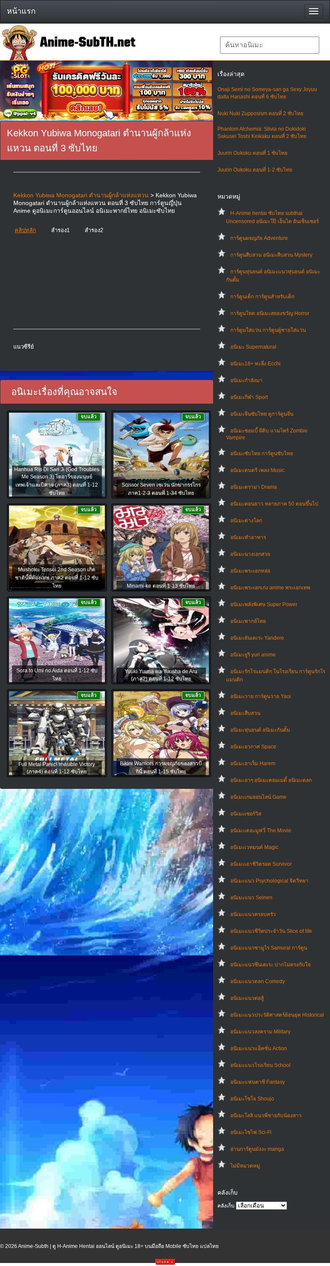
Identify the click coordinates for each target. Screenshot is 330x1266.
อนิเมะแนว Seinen (251, 898)
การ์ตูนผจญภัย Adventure (259, 238)
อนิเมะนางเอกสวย (250, 554)
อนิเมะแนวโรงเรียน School (260, 1065)
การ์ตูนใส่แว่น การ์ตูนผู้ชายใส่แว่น (268, 330)
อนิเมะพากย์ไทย (248, 621)
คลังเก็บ (226, 1206)
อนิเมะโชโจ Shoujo (252, 1099)
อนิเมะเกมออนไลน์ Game (258, 797)
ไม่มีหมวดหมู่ (245, 1166)
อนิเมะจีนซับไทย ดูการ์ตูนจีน (261, 414)
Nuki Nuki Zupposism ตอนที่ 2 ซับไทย (260, 113)
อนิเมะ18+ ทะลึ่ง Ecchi (255, 364)
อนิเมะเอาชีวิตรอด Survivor (261, 864)
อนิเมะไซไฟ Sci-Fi (251, 1132)
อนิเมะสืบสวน (245, 713)
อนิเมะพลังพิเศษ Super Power (263, 604)
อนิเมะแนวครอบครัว (253, 914)
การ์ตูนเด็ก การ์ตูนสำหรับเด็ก (262, 297)
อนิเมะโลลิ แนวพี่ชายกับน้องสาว (266, 1116)
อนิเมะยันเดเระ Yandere (257, 638)
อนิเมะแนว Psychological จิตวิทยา (269, 881)
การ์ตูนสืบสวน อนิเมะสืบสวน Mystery (271, 255)
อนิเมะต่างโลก (246, 521)
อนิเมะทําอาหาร (248, 537)
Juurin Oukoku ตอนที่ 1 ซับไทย (252, 153)
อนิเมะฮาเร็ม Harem (252, 763)
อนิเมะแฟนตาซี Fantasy (257, 1082)
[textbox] (269, 45)
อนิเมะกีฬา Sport (249, 397)
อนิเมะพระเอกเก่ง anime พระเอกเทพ (270, 588)
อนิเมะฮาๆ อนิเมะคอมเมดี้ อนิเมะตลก (271, 780)
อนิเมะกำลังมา (246, 380)
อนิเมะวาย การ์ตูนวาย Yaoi (260, 696)
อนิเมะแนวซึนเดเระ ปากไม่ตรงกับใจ (270, 965)
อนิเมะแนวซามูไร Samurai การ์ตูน (268, 948)
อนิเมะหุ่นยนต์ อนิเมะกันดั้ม (260, 730)
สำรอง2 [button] (94, 230)
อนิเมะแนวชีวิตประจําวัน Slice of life (271, 931)
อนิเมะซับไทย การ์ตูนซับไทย (261, 454)
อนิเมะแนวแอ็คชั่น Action (258, 1048)
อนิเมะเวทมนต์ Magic (254, 847)
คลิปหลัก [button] (25, 230)
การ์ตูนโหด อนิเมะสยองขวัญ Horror (269, 313)
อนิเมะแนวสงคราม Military (260, 1032)
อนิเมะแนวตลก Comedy (257, 981)
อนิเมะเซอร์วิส (245, 814)
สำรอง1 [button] (60, 230)
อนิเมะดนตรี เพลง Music (257, 470)
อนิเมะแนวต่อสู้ (247, 998)
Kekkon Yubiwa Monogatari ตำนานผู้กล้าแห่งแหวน (81, 195)
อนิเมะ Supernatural (253, 347)
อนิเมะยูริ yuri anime (253, 655)
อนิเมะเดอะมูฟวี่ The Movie (260, 831)
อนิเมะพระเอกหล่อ (250, 571)
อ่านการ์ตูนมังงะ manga (257, 1149)
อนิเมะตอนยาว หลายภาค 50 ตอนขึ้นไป (274, 504)
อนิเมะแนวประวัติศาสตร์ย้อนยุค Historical (277, 1015)
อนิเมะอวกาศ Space (253, 747)
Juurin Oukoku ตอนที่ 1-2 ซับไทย (254, 170)
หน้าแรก (21, 11)
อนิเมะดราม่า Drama (253, 487)
